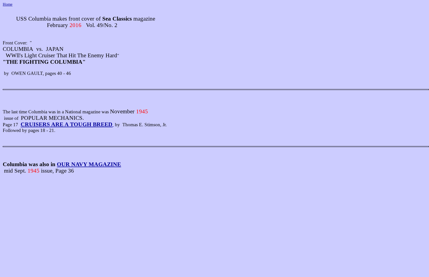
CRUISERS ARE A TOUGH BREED (66, 124)
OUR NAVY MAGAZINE (89, 164)
